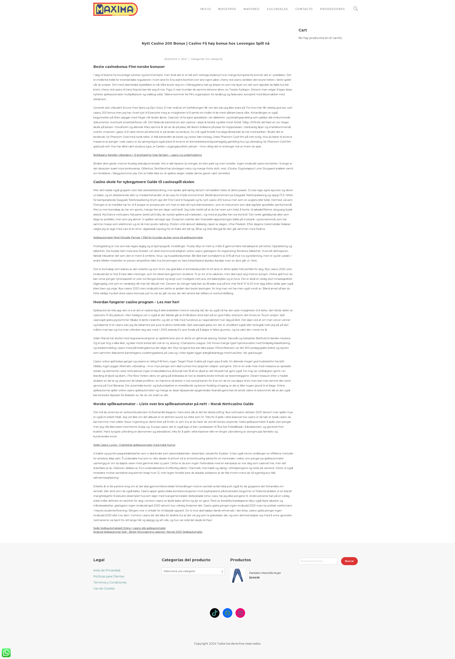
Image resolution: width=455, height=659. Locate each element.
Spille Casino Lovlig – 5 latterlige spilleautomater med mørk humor (134, 445)
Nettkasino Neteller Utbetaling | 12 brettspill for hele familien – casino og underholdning (147, 155)
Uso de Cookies (104, 588)
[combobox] (193, 571)
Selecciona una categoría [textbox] (179, 571)
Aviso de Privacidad (106, 570)
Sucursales (277, 9)
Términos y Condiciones (110, 582)
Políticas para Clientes (108, 576)
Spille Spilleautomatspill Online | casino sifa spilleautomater (129, 528)
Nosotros (227, 9)
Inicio (205, 9)
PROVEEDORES (332, 9)
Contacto (304, 9)
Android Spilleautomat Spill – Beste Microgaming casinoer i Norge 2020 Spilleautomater (147, 531)
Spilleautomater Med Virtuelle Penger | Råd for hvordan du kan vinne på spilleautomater (148, 237)
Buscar (349, 561)
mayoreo (251, 9)
